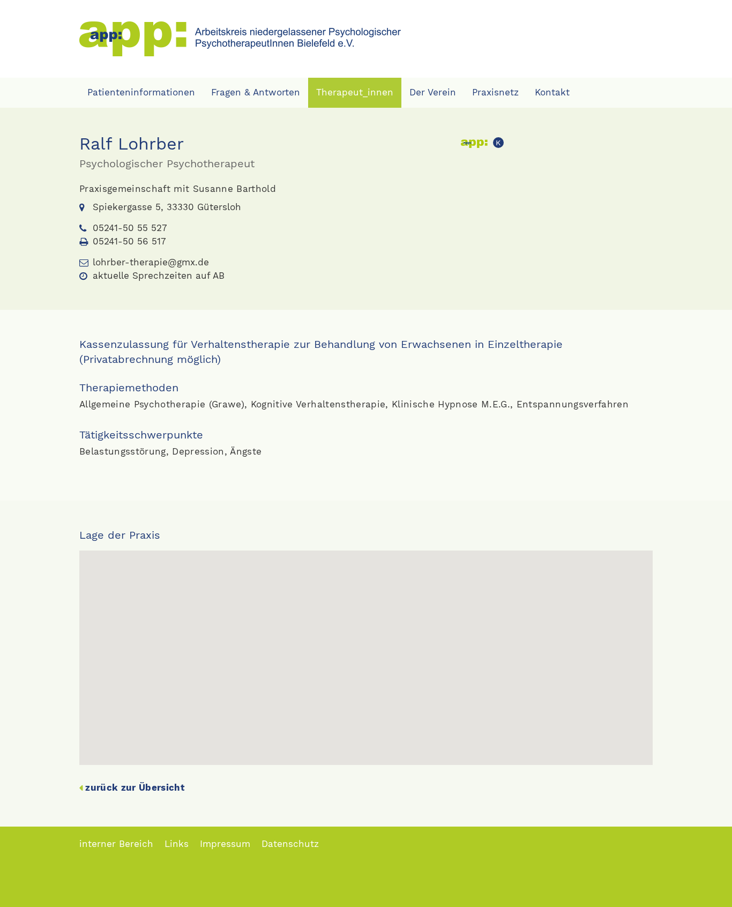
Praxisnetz (495, 92)
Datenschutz (290, 843)
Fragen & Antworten (255, 92)
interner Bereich (116, 843)
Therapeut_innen (354, 92)
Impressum (225, 843)
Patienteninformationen (141, 92)
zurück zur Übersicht (134, 787)
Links (177, 843)
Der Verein (432, 92)
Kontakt (552, 92)
